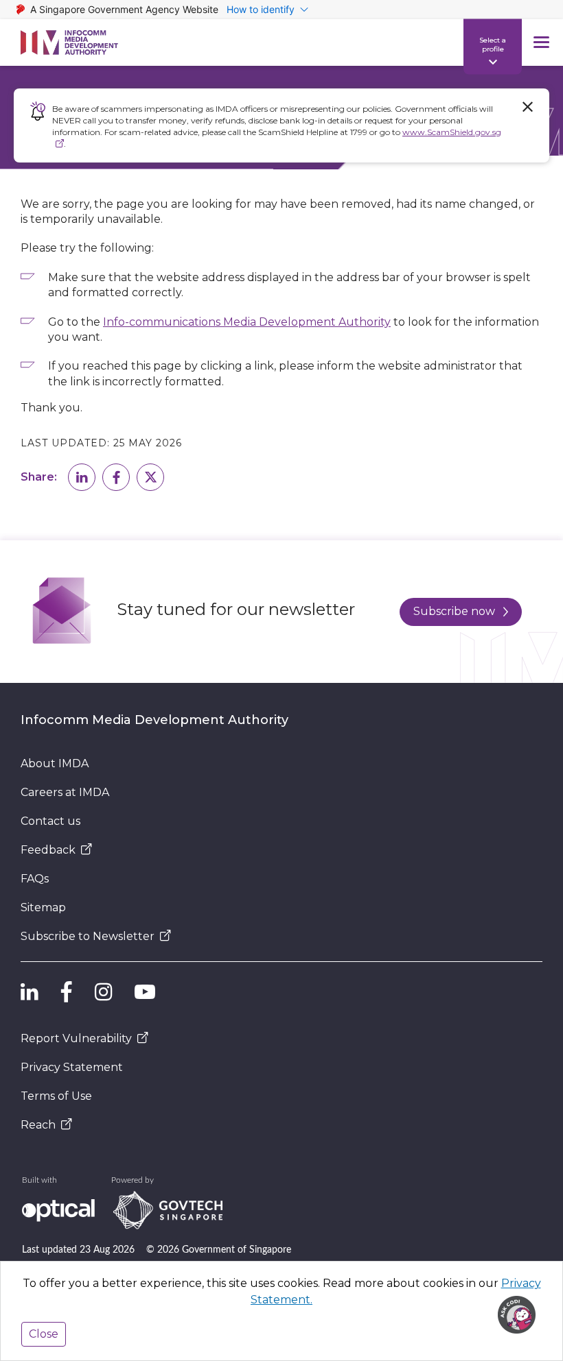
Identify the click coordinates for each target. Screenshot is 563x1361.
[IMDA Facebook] (66, 992)
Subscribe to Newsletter (87, 936)
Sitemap (43, 907)
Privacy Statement (72, 1067)
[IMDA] (69, 42)
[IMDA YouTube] (145, 992)
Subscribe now (454, 611)
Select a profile (492, 44)
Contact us (50, 821)
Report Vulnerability (76, 1038)
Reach (38, 1124)
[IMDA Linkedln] (29, 992)
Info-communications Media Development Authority (247, 321)
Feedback (48, 849)
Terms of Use (56, 1096)
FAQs (35, 878)
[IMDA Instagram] (104, 992)
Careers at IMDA (65, 792)
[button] (81, 477)
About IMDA (55, 763)
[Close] (527, 107)
